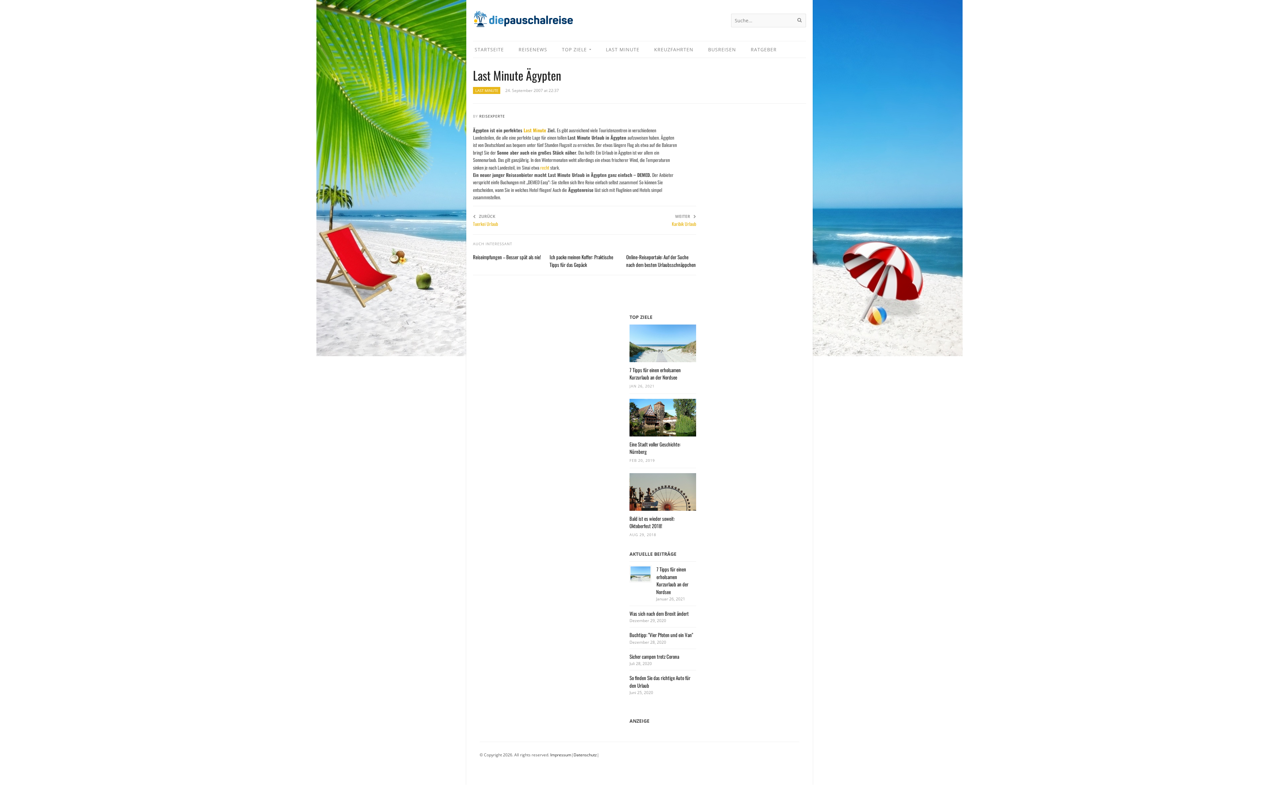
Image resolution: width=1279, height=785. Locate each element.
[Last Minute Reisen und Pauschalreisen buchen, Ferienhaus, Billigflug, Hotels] (523, 21)
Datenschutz (585, 755)
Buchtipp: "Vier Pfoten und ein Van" (661, 634)
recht (544, 167)
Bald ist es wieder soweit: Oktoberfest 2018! (652, 522)
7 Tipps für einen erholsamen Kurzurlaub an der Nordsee (655, 373)
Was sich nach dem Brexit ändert (659, 613)
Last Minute (486, 90)
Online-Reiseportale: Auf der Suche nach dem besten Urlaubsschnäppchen (661, 260)
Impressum (560, 755)
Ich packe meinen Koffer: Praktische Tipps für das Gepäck (581, 260)
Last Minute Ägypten (517, 75)
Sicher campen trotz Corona (654, 656)
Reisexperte (492, 116)
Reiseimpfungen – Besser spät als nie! (507, 257)
